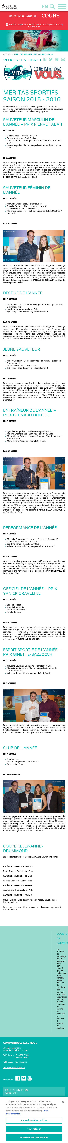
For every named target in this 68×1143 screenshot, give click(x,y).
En (45, 6)
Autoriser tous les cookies (34, 1137)
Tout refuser (34, 1129)
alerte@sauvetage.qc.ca (14, 1067)
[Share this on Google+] (56, 60)
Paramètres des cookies (34, 1120)
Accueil (7, 54)
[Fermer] (62, 1101)
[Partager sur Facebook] (44, 60)
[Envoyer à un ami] (63, 60)
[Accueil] (15, 6)
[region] (34, 1120)
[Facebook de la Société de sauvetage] (17, 1080)
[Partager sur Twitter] (51, 60)
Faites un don (16, 1091)
